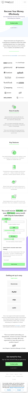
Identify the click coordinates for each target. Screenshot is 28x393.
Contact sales (14, 23)
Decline (9, 390)
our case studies (13, 55)
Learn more (14, 278)
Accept (19, 390)
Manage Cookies (20, 376)
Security (16, 374)
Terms (7, 374)
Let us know (17, 325)
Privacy (11, 374)
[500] (14, 230)
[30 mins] (13, 239)
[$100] (6, 222)
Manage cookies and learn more (17, 387)
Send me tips (14, 264)
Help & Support (8, 376)
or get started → (14, 27)
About (14, 376)
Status (21, 374)
